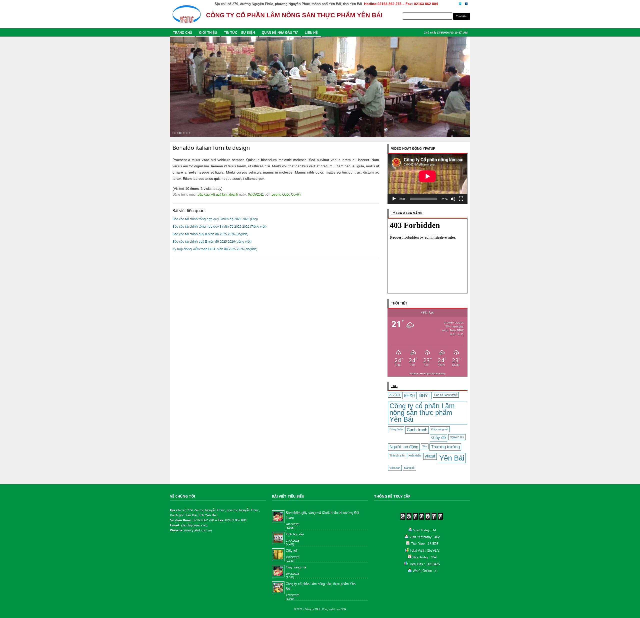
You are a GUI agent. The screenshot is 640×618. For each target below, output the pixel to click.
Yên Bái (451, 458)
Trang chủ (182, 33)
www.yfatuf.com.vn (198, 530)
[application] (428, 179)
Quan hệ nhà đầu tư (280, 33)
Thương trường (445, 446)
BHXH (409, 395)
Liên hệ (311, 33)
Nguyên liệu (457, 436)
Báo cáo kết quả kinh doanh (218, 194)
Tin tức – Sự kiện (239, 33)
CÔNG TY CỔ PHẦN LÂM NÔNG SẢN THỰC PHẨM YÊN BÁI (294, 15)
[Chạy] (394, 198)
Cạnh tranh (417, 429)
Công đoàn (396, 429)
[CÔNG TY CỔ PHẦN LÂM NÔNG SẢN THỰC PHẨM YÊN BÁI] (186, 16)
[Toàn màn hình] (461, 198)
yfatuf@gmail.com (194, 525)
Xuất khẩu (414, 455)
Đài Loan (395, 467)
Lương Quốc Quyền (286, 194)
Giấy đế (438, 437)
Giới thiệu (208, 33)
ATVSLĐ (395, 394)
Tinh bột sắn (397, 455)
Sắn (424, 446)
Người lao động (404, 446)
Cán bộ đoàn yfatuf (445, 394)
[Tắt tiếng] (453, 198)
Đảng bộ (409, 467)
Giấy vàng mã (439, 429)
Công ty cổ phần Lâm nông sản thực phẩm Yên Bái (422, 412)
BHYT (424, 395)
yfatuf (430, 456)
